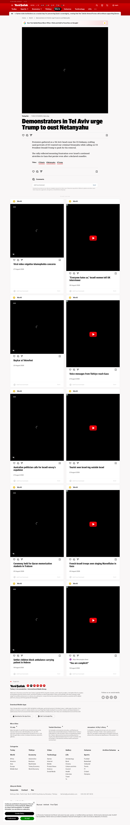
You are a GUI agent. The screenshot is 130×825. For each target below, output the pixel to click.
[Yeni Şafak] (21, 5)
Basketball (87, 761)
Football (86, 759)
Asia (11, 764)
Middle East (14, 769)
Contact (24, 790)
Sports (86, 754)
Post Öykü (54, 805)
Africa (12, 759)
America (13, 761)
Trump (60, 162)
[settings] (107, 5)
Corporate (14, 790)
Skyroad (39, 805)
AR (34, 685)
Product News (51, 766)
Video (49, 750)
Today (12, 750)
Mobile (49, 764)
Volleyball (87, 764)
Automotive (32, 759)
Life (67, 754)
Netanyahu (51, 162)
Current (68, 769)
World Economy (34, 769)
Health (68, 771)
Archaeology (70, 759)
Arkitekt (46, 805)
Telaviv (42, 162)
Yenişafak (25, 116)
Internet (49, 761)
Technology (51, 754)
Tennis (86, 766)
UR (44, 685)
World (31, 18)
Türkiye (31, 750)
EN (31, 685)
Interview (69, 774)
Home (24, 18)
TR (28, 685)
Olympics (87, 774)
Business (32, 761)
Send (94, 185)
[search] (96, 5)
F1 (85, 769)
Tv (66, 779)
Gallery (68, 750)
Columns (87, 750)
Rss (32, 790)
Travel (68, 777)
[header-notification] (102, 5)
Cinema (68, 764)
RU (41, 685)
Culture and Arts (71, 766)
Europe (12, 766)
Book (67, 761)
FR (37, 685)
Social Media (51, 771)
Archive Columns (109, 750)
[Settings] (95, 9)
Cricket (86, 771)
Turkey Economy (34, 766)
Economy (32, 754)
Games (49, 759)
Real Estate (32, 764)
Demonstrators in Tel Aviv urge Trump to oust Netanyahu (53, 18)
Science (49, 769)
